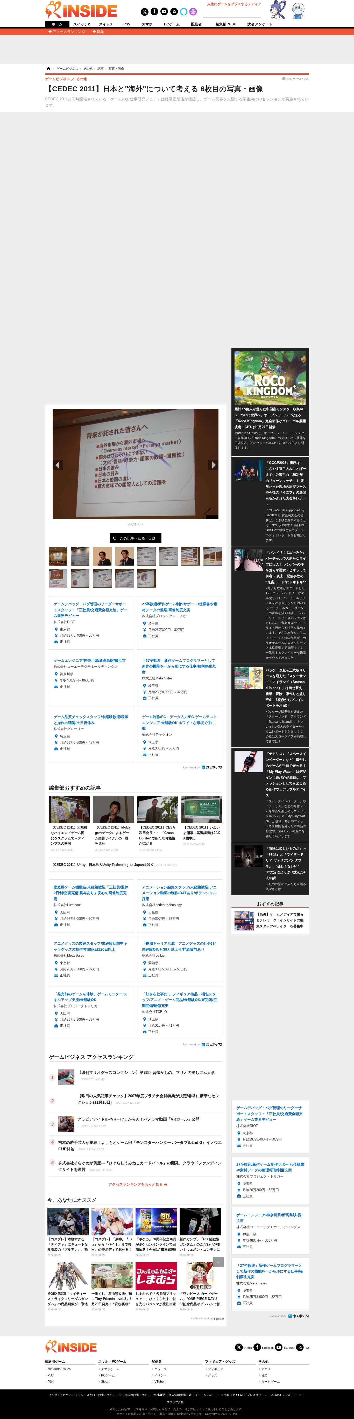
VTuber (159, 1381)
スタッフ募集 (175, 1402)
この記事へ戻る (137, 538)
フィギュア (215, 1369)
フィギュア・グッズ (220, 1362)
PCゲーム (172, 24)
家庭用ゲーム (55, 1362)
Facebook (268, 1347)
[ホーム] (48, 69)
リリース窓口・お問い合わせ (96, 1394)
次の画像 (213, 465)
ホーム (57, 24)
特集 (100, 32)
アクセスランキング (69, 32)
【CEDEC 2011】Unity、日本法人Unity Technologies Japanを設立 (114, 865)
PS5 (126, 24)
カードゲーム (270, 1381)
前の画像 (58, 465)
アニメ (266, 1369)
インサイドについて (61, 1394)
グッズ (212, 1375)
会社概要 (159, 1394)
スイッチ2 (81, 24)
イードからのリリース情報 (212, 1394)
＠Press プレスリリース (286, 1394)
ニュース (160, 1369)
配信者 (196, 24)
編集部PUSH (226, 24)
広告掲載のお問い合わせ (134, 1394)
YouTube (289, 1347)
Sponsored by (191, 767)
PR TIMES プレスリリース (250, 1394)
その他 (263, 1362)
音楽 (264, 1375)
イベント (160, 1375)
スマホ (147, 24)
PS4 (51, 1381)
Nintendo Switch (59, 1369)
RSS (307, 1347)
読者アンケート (260, 24)
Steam (105, 1381)
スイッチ (106, 24)
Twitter (248, 1347)
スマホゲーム (110, 1369)
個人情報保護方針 (180, 1394)
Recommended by (202, 1318)
